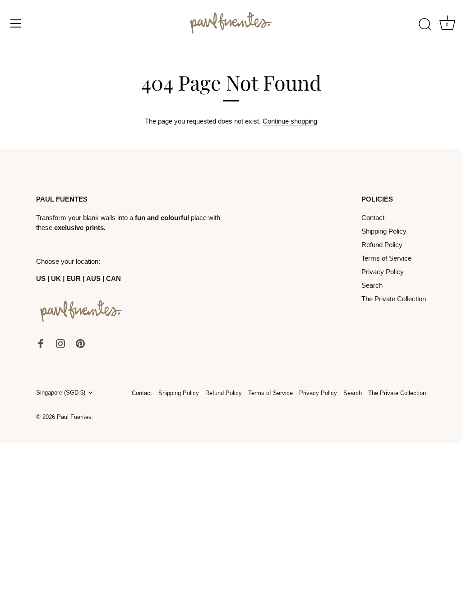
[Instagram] (60, 343)
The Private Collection (393, 299)
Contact (372, 217)
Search (372, 285)
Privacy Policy (382, 272)
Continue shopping (290, 121)
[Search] (425, 25)
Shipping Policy (384, 231)
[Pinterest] (80, 343)
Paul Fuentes (74, 417)
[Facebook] (40, 343)
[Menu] (16, 23)
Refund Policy (381, 244)
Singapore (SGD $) (60, 392)
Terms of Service (386, 258)
